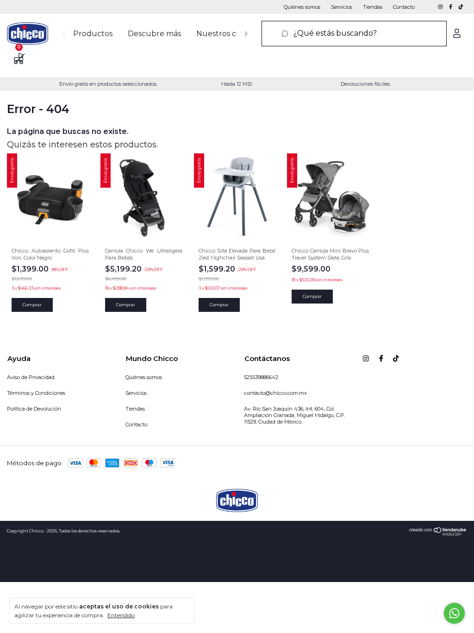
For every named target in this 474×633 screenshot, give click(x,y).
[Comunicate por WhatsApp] (454, 613)
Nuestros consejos (229, 33)
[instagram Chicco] (441, 7)
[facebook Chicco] (451, 7)
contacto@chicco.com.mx (275, 393)
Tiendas (372, 7)
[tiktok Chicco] (460, 7)
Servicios (341, 7)
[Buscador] (354, 33)
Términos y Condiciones (36, 393)
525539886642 (261, 377)
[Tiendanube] (438, 533)
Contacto (404, 7)
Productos (92, 33)
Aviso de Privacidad (31, 377)
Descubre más (154, 33)
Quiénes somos (302, 7)
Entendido (121, 615)
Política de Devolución (34, 408)
